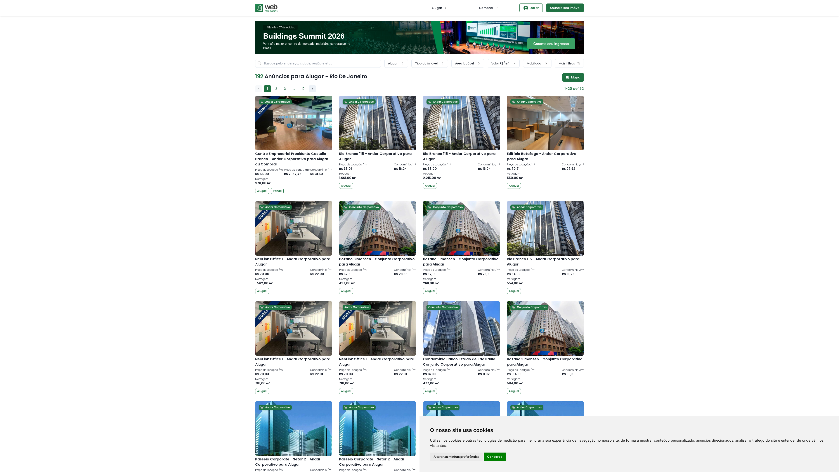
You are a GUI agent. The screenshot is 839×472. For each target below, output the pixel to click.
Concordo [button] (495, 456)
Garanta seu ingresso (551, 43)
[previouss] (258, 88)
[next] (312, 88)
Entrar (534, 8)
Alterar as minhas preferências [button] (456, 456)
